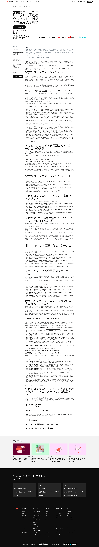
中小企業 (46, 511)
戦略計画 (35, 528)
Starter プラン (25, 519)
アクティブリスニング (47, 364)
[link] (15, 6)
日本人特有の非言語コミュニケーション (18, 62)
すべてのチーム (47, 536)
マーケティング (47, 513)
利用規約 (53, 544)
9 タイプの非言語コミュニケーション (18, 50)
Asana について (70, 511)
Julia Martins (17, 30)
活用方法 (22, 1)
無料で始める (89, 1)
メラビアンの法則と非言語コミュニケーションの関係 (18, 53)
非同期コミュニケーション (48, 345)
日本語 (34, 544)
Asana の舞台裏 (70, 519)
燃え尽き (33, 338)
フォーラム (58, 519)
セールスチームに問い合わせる (80, 1)
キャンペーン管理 (36, 511)
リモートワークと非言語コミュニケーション (18, 65)
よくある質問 (15, 72)
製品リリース (35, 524)
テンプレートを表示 (18, 76)
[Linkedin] (41, 544)
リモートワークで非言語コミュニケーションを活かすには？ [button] (42, 424)
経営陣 (68, 513)
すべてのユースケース (37, 534)
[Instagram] (43, 544)
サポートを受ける (59, 513)
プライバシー (57, 544)
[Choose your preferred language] (68, 2)
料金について (37, 1)
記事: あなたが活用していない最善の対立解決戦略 (34, 385)
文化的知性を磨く (38, 375)
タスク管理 (35, 532)
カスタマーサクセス (59, 528)
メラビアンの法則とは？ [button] (33, 420)
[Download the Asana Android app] (73, 544)
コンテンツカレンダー (37, 513)
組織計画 (35, 522)
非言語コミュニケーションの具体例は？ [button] (37, 410)
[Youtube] (47, 544)
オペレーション (47, 515)
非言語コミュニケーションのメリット (18, 55)
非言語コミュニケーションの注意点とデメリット (18, 57)
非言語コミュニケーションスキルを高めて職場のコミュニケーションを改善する (18, 70)
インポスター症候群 (40, 342)
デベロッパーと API (59, 530)
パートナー (58, 532)
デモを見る (41, 495)
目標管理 (35, 517)
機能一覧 (23, 513)
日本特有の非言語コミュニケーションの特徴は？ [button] (39, 428)
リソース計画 (35, 526)
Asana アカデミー (59, 515)
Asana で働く (69, 517)
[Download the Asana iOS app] (66, 544)
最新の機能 (24, 515)
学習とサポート (29, 1)
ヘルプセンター (59, 511)
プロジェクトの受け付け (37, 530)
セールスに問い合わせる (69, 495)
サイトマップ (58, 534)
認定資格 (57, 517)
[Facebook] (45, 544)
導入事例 (68, 515)
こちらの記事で (56, 399)
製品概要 (23, 511)
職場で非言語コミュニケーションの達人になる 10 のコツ (18, 67)
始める (15, 495)
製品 (17, 1)
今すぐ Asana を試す (19, 27)
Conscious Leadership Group (33, 380)
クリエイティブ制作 (37, 515)
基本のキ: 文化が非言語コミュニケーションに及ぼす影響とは (18, 60)
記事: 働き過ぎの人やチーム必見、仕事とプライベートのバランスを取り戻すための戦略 (41, 350)
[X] (40, 544)
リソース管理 (24, 532)
